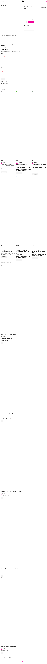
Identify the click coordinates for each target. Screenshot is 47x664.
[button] (4, 172)
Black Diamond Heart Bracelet (8, 334)
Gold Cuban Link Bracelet (7, 414)
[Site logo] (23, 1)
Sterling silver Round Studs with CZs (10, 569)
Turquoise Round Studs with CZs (9, 646)
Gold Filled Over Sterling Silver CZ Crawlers (11, 491)
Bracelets (4, 336)
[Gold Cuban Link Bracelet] (10, 378)
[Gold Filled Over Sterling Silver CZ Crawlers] (10, 456)
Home (25, 6)
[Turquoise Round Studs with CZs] (10, 611)
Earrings (4, 493)
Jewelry (28, 6)
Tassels (31, 6)
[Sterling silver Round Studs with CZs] (10, 533)
